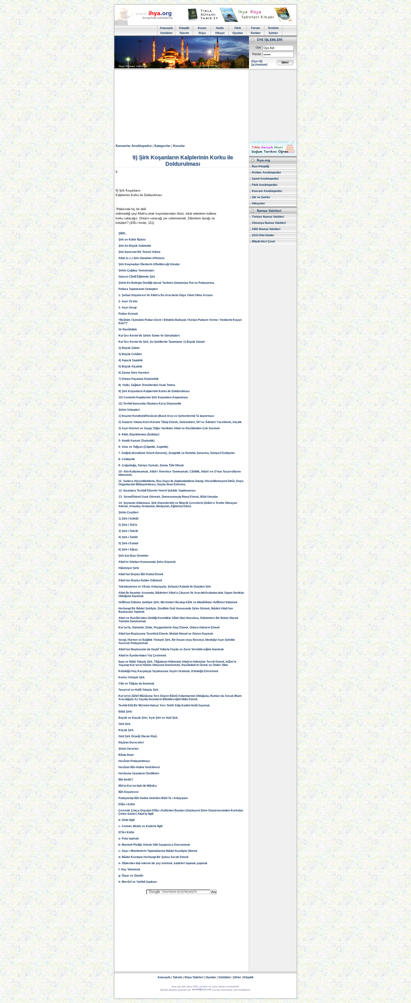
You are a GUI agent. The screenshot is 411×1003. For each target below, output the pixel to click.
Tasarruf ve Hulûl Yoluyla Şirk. (138, 689)
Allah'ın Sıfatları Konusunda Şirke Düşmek (147, 562)
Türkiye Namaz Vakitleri (268, 216)
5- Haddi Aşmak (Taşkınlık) (136, 440)
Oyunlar (237, 33)
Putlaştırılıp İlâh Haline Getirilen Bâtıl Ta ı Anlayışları (153, 798)
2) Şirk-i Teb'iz (127, 524)
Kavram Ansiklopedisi (267, 191)
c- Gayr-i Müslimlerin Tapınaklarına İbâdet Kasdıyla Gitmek (157, 851)
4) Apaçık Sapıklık (130, 360)
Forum (255, 28)
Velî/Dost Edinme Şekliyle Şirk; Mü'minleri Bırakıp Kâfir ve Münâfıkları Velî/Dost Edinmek (177, 602)
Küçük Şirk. (126, 730)
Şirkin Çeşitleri (128, 512)
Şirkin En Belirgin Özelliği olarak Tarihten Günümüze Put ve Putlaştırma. (166, 283)
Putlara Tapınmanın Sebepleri (138, 289)
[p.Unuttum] (259, 64)
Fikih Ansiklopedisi (264, 185)
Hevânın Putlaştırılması (134, 761)
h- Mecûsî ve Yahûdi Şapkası (137, 881)
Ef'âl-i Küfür (126, 832)
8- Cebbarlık (126, 459)
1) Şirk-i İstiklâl (128, 518)
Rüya (202, 33)
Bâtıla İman (126, 755)
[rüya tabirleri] (241, 21)
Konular (179, 146)
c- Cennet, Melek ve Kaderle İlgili (140, 826)
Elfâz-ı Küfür (126, 804)
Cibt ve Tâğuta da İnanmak (136, 683)
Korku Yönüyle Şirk (131, 677)
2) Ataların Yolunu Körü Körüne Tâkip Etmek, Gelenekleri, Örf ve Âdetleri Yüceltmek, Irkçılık (180, 422)
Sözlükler (166, 33)
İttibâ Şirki (125, 711)
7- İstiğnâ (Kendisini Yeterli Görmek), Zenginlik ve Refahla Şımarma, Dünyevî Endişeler (176, 453)
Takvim (184, 33)
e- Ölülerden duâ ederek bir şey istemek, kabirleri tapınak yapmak (162, 863)
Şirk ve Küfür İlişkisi (132, 239)
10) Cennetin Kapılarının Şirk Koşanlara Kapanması (153, 397)
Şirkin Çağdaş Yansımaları (136, 270)
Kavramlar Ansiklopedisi (134, 146)
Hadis (220, 28)
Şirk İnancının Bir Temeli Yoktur (139, 252)
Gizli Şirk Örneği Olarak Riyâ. (137, 736)
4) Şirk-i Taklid (127, 537)
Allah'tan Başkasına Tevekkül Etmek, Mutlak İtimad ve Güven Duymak (165, 633)
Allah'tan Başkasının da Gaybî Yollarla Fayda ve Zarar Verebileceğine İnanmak (171, 649)
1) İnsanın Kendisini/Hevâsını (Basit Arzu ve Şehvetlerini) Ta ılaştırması (166, 416)
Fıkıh (238, 28)
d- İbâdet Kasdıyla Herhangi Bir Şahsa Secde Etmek (153, 857)
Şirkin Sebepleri (129, 409)
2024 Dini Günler (263, 235)
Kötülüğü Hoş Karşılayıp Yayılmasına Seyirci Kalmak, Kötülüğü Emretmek (168, 671)
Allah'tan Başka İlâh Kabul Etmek (140, 574)
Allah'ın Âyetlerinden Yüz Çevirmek (142, 655)
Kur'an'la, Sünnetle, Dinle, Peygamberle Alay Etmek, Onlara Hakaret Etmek (169, 627)
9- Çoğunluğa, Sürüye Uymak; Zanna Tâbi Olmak (151, 465)
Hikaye (220, 33)
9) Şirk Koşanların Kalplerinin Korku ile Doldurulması (154, 391)
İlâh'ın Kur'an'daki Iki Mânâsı (137, 785)
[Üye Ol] (256, 61)
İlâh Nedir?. (126, 779)
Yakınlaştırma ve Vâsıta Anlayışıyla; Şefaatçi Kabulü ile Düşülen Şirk (164, 586)
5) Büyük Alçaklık (130, 366)
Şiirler (237, 977)
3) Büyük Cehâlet (130, 354)
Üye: (259, 47)
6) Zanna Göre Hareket (133, 372)
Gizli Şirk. (124, 724)
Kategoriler (162, 146)
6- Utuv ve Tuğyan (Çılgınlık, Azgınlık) (143, 446)
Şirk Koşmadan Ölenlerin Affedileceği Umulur (149, 264)
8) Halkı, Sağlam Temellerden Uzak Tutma (146, 385)
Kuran (202, 28)
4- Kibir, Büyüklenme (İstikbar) (138, 434)
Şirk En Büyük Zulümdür (134, 245)
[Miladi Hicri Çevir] (273, 154)
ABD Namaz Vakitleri (266, 229)
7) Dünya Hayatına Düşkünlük (138, 379)
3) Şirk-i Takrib (128, 531)
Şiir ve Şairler (261, 197)
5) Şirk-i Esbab (128, 543)
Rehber (256, 33)
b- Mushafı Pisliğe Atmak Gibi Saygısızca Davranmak (154, 844)
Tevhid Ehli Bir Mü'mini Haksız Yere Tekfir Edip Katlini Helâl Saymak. (164, 705)
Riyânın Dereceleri (131, 742)
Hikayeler (258, 203)
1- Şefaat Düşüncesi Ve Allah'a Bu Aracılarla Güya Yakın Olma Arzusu (165, 295)
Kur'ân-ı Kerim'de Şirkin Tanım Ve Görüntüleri (149, 335)
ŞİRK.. (122, 233)
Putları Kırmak (128, 313)
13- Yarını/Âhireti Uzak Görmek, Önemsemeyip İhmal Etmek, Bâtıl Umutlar (168, 496)
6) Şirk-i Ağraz (128, 549)
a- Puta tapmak (128, 838)
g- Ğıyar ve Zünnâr (130, 875)
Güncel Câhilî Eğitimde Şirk (136, 276)
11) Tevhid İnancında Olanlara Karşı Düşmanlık (149, 403)
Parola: (257, 54)
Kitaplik (184, 28)
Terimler (273, 28)
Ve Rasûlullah (127, 329)
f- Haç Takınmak (129, 869)
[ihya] (147, 24)
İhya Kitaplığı (260, 166)
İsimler (273, 33)
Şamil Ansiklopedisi (265, 178)
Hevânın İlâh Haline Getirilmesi (139, 767)
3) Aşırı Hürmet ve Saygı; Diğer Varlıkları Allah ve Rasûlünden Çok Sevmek (169, 428)
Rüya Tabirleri (194, 977)
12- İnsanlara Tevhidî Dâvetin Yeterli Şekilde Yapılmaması (157, 490)
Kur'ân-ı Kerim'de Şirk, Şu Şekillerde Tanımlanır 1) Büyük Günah (161, 341)
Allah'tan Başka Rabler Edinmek (140, 580)
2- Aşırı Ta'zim (127, 301)
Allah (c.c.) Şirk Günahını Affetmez (141, 258)
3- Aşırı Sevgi (127, 307)
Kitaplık (248, 977)
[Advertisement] (205, 105)
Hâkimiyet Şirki (128, 568)
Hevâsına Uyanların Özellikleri (138, 773)
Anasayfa (166, 28)
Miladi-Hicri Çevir (263, 241)
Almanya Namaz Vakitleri (269, 223)
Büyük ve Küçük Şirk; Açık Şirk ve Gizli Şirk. (148, 717)
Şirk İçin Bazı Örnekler (133, 555)
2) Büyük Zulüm (129, 348)
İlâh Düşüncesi (128, 792)
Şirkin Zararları (128, 748)
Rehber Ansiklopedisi (266, 172)
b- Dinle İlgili (126, 820)
